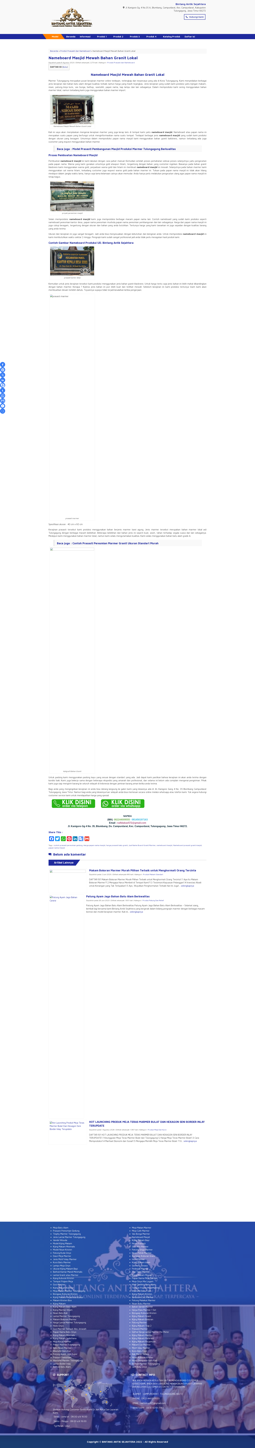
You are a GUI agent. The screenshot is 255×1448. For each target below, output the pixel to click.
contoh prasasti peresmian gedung (68, 845)
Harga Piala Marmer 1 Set (144, 1310)
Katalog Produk (171, 36)
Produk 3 (135, 36)
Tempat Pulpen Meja (63, 1281)
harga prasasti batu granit (117, 845)
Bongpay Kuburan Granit (144, 1256)
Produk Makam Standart (153, 874)
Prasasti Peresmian (62, 1357)
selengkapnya (187, 886)
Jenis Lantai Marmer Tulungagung (69, 1237)
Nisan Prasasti (139, 1243)
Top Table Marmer (141, 1272)
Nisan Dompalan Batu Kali (144, 1360)
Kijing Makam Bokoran (142, 1319)
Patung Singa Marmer (142, 1249)
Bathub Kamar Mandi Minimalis (67, 1272)
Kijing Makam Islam (141, 1262)
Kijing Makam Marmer (142, 1335)
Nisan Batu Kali (60, 1313)
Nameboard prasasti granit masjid (187, 845)
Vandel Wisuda (60, 1240)
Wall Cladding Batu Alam (144, 1284)
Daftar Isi (190, 36)
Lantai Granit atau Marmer (65, 1275)
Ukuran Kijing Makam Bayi (65, 1268)
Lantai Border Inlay (62, 1363)
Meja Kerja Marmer (62, 1341)
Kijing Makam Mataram (143, 1338)
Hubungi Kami (196, 17)
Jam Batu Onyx (139, 1367)
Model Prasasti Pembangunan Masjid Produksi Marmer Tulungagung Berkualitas (124, 149)
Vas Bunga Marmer (141, 1234)
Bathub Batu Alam (62, 1367)
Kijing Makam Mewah (142, 1275)
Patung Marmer (139, 1322)
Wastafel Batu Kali (62, 1351)
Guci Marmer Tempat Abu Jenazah (69, 1329)
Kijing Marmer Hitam (62, 1310)
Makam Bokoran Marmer (64, 1319)
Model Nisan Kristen (62, 1249)
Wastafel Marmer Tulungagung (68, 1360)
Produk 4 (151, 36)
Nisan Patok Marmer (142, 1253)
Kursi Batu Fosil (139, 1351)
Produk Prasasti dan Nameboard (121, 62)
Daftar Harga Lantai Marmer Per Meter (150, 1332)
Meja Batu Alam (60, 1227)
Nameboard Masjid (141, 1237)
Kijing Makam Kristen (142, 1294)
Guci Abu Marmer (140, 1246)
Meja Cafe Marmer (140, 1230)
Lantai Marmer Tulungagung (66, 1316)
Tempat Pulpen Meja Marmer (146, 1288)
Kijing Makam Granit (141, 1316)
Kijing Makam (59, 1303)
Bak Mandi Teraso (140, 1354)
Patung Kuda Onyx (62, 1253)
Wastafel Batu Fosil (141, 1291)
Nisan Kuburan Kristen (142, 1357)
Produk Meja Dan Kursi (157, 1130)
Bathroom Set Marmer (142, 1297)
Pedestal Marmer (140, 1268)
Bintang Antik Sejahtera (191, 4)
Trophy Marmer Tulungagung (67, 1234)
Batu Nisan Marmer (62, 1348)
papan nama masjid (57, 848)
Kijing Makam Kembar (63, 1288)
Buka (65, 67)
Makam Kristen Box (62, 1300)
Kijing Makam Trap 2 (141, 1325)
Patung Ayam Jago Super (65, 1354)
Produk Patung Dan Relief (153, 900)
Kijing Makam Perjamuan (144, 1341)
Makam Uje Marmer (141, 1344)
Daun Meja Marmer (62, 1256)
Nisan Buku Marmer (141, 1303)
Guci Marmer (59, 1284)
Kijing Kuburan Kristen (63, 1278)
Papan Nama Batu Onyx (64, 1332)
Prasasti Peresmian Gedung (66, 1230)
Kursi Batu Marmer (62, 1262)
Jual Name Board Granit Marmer (142, 845)
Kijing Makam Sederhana (64, 1338)
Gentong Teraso (140, 1265)
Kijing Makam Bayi (140, 1240)
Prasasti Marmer (140, 1329)
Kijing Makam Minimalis (64, 1246)
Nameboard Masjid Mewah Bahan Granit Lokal (93, 57)
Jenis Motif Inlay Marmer (65, 1259)
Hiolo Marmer (138, 1259)
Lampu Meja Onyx (61, 1265)
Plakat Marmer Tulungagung (66, 1344)
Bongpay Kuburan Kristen (65, 1294)
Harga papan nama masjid (94, 845)
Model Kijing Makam (62, 1243)
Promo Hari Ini (74, 41)
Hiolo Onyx (58, 1325)
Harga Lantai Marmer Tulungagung (69, 1322)
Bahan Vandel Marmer (142, 1306)
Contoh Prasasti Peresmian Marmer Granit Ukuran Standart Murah (115, 543)
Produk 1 (102, 36)
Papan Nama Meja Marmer (144, 1278)
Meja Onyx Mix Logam (142, 1281)
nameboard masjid (164, 845)
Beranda (70, 36)
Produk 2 (118, 36)
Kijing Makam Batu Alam (64, 1306)
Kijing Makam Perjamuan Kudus (68, 1297)
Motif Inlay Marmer (141, 1348)
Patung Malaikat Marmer (143, 1300)
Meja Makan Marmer (141, 1227)
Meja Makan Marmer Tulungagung (69, 1291)
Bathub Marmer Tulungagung (146, 1363)
